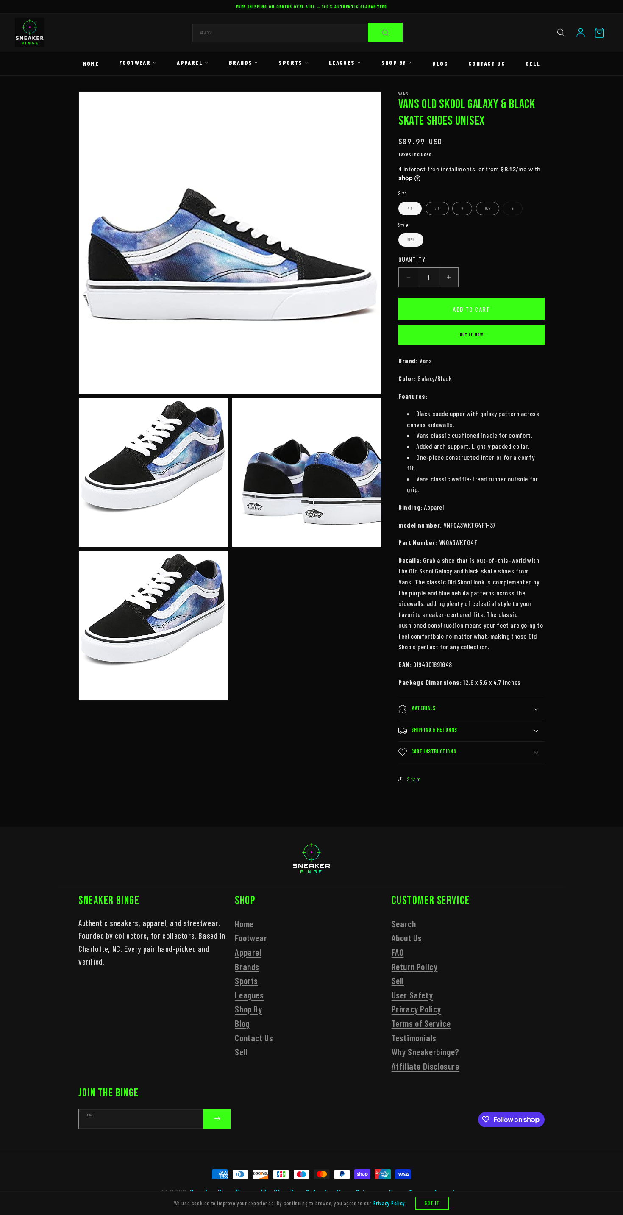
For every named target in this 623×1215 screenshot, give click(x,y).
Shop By (393, 62)
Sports (290, 62)
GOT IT (432, 1203)
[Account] (581, 33)
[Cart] (599, 33)
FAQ (398, 952)
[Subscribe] (217, 1119)
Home (91, 63)
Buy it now (471, 334)
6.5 (487, 208)
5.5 (437, 208)
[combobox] (298, 33)
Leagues (342, 62)
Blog (440, 63)
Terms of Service (421, 1023)
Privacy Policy (416, 1009)
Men (410, 239)
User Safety (412, 995)
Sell (533, 63)
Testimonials (414, 1037)
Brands (240, 62)
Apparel (190, 62)
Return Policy (415, 966)
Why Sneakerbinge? (425, 1051)
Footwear (134, 62)
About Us (407, 938)
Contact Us (486, 63)
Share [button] (414, 779)
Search (404, 923)
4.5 (410, 208)
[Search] (385, 32)
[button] (561, 32)
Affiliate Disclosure (425, 1066)
